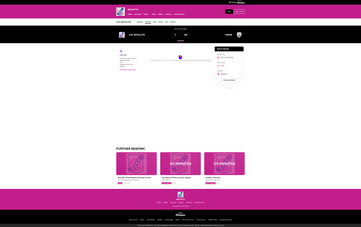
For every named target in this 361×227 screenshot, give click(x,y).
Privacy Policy (200, 220)
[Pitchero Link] (241, 3)
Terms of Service (187, 220)
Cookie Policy (212, 220)
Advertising (151, 220)
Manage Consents (226, 220)
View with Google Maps (128, 70)
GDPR (178, 220)
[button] (130, 14)
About (142, 220)
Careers (159, 220)
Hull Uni (224, 74)
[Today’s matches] (224, 163)
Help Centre (133, 220)
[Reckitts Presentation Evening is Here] (136, 163)
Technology (169, 220)
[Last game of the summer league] (180, 163)
